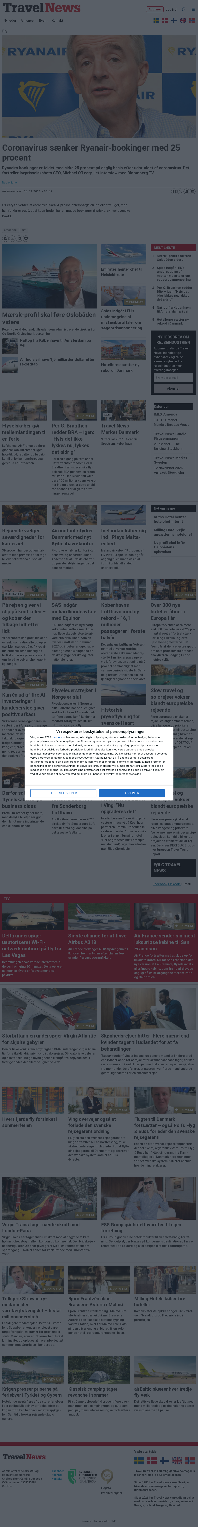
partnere (57, 737)
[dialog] (99, 763)
